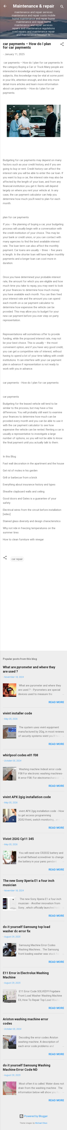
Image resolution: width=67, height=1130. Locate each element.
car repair (17, 559)
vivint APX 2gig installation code (27, 797)
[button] (62, 45)
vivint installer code (17, 713)
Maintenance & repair (33, 6)
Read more (56, 702)
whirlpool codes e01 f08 (20, 755)
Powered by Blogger (36, 1116)
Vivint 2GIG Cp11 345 (18, 839)
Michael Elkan (41, 1123)
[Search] (62, 7)
